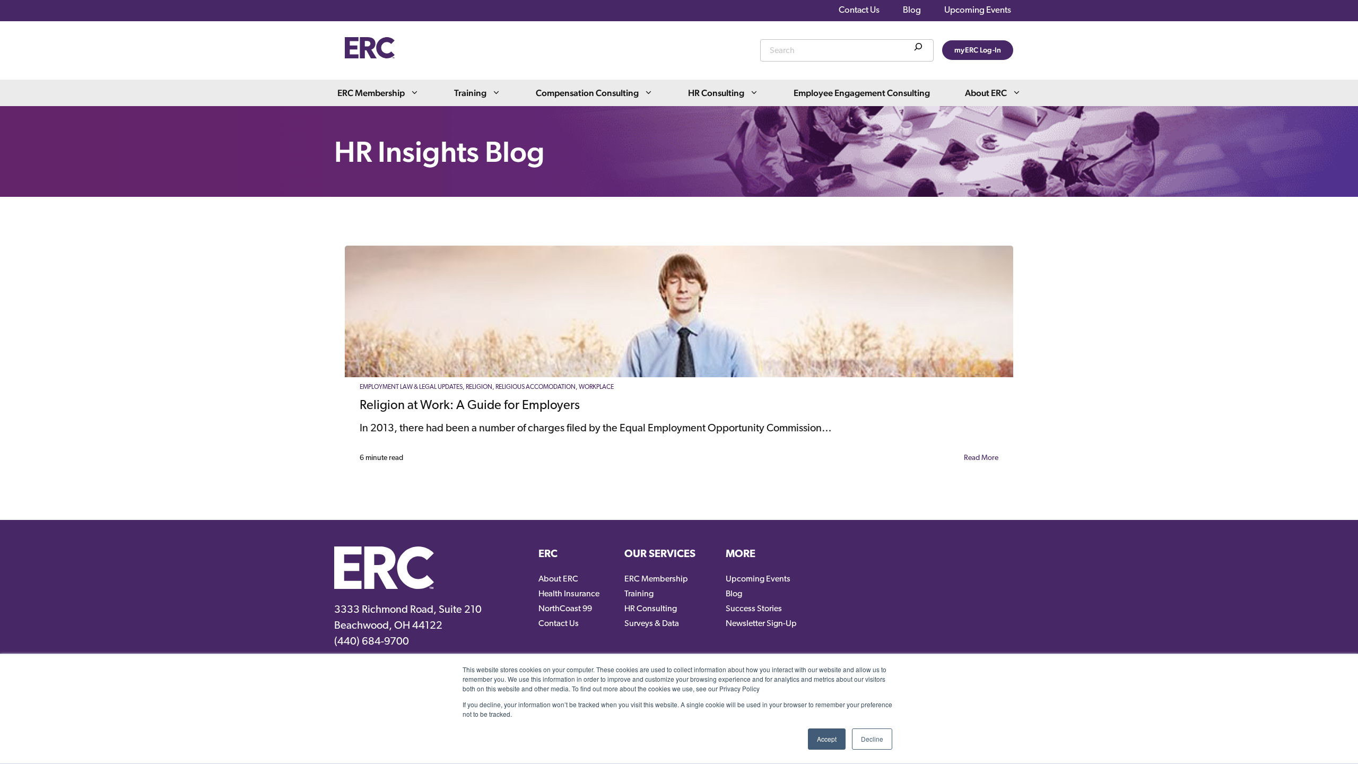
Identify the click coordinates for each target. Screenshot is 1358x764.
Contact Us (859, 10)
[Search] (918, 48)
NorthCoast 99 (565, 609)
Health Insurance (568, 594)
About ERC (986, 93)
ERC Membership (371, 93)
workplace (596, 387)
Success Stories (754, 609)
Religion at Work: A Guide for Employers (470, 406)
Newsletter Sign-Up (761, 624)
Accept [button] (827, 738)
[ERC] (370, 55)
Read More (981, 458)
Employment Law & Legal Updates (411, 387)
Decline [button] (872, 738)
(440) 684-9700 (371, 642)
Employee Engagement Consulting (862, 93)
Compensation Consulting (587, 93)
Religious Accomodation (535, 387)
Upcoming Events (977, 10)
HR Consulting (716, 93)
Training (470, 93)
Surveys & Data (651, 624)
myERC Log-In (977, 50)
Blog (912, 10)
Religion (479, 387)
